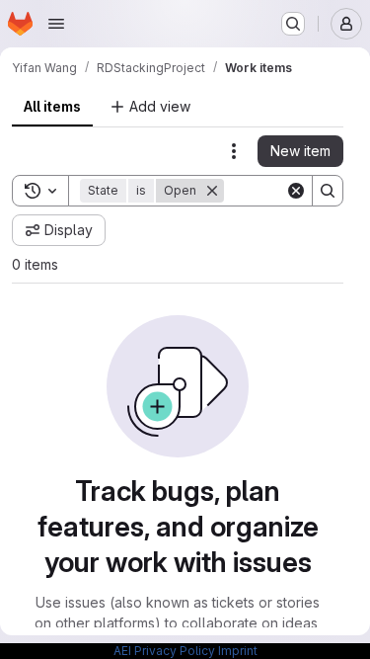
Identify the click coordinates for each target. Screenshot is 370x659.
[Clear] (296, 191)
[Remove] (212, 191)
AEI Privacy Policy (164, 650)
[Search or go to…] (293, 24)
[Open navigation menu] (56, 24)
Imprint (238, 650)
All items (52, 106)
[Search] (327, 190)
